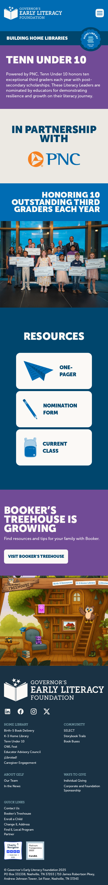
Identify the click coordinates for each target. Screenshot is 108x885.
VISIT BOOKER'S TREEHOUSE (36, 556)
